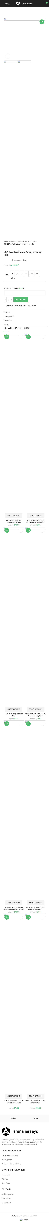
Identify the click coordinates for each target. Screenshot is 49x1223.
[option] (13, 274)
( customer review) (19, 260)
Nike (10, 320)
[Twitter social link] (13, 324)
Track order (6, 1175)
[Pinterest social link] (18, 324)
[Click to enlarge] (7, 56)
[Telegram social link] (26, 324)
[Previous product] (5, 247)
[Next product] (9, 247)
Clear (13, 278)
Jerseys (13, 241)
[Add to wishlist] (21, 337)
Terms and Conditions (10, 1155)
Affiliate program (8, 1194)
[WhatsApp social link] (24, 324)
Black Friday (6, 1183)
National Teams (24, 241)
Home (6, 241)
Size (6, 275)
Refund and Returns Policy (11, 1164)
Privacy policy (7, 1160)
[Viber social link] (29, 324)
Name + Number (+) (14, 288)
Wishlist (5, 1179)
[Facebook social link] (10, 324)
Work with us (6, 1198)
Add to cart (21, 300)
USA (33, 241)
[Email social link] (16, 324)
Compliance (6, 1202)
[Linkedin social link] (21, 324)
